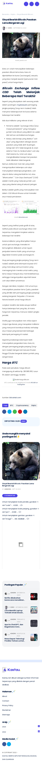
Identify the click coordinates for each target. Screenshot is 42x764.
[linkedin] (25, 412)
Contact (5, 701)
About (4, 696)
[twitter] (9, 412)
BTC (11, 405)
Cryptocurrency (22, 405)
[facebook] (4, 412)
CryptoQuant (22, 105)
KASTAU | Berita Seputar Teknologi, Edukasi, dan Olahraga (19, 757)
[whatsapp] (15, 412)
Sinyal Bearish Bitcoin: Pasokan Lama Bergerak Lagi (18, 485)
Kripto (13, 14)
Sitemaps (6, 715)
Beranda (5, 14)
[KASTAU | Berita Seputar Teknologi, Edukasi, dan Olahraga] (8, 4)
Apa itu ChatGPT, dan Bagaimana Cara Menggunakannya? (14, 625)
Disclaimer (6, 710)
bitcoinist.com (23, 217)
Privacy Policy (7, 705)
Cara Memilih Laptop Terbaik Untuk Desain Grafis (14, 611)
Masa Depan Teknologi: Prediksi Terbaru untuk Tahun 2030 (15, 640)
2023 (20, 726)
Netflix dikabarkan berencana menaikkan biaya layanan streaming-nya (16, 599)
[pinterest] (20, 412)
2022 (21, 731)
